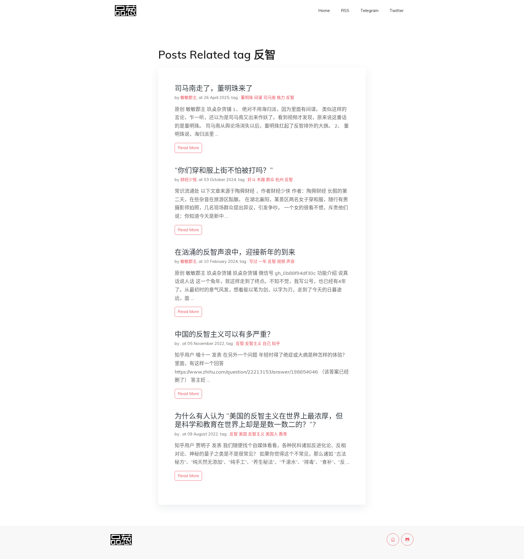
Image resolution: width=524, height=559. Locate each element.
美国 (243, 434)
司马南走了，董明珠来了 (214, 88)
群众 (270, 179)
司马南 (269, 97)
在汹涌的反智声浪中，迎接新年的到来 (235, 252)
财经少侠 (188, 179)
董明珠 (247, 97)
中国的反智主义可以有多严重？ (224, 334)
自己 (267, 343)
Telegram (369, 10)
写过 (253, 261)
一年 (262, 261)
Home (324, 10)
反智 (290, 97)
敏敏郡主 (188, 97)
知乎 (276, 343)
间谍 (258, 97)
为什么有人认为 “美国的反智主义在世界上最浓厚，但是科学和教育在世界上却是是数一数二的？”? (259, 420)
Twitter (396, 10)
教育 (283, 434)
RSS (345, 10)
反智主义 (253, 343)
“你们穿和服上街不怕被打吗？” (224, 170)
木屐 (261, 179)
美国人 (272, 434)
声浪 (290, 261)
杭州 (279, 179)
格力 (281, 97)
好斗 (252, 179)
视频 (281, 261)
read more (188, 147)
